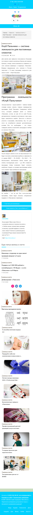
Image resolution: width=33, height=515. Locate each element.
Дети (29, 508)
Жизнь (17, 511)
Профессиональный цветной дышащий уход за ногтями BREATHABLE (11, 427)
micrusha (5, 219)
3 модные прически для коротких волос (9, 451)
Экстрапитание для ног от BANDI (10, 476)
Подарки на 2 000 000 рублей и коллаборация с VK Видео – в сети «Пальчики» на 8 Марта (14, 267)
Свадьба (6, 511)
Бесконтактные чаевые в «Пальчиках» (10, 403)
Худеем (15, 508)
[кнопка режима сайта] (13, 20)
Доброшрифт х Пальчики (11, 280)
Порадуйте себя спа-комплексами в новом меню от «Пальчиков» (11, 355)
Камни (15, 7)
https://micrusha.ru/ (10, 238)
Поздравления (22, 7)
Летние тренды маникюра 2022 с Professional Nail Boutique (10, 379)
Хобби (22, 511)
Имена (10, 7)
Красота (28, 511)
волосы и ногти (7, 43)
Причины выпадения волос (11, 309)
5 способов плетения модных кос (11, 331)
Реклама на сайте (7, 497)
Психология (22, 508)
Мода (9, 508)
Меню (15, 26)
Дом (12, 511)
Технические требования (21, 497)
